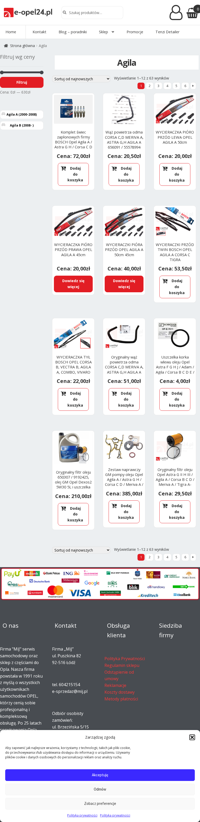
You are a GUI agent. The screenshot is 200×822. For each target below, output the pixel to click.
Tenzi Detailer (167, 31)
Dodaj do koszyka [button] (75, 174)
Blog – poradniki (73, 31)
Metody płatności (121, 699)
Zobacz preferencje (100, 803)
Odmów (100, 789)
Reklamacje (115, 685)
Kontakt (39, 31)
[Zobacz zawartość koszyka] (191, 12)
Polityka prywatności (82, 815)
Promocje (135, 31)
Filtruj (21, 82)
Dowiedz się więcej (73, 283)
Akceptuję (100, 774)
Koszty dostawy (119, 692)
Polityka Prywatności (124, 658)
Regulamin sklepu (121, 665)
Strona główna (22, 45)
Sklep (103, 31)
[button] (192, 737)
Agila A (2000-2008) (22, 114)
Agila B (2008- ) (22, 125)
